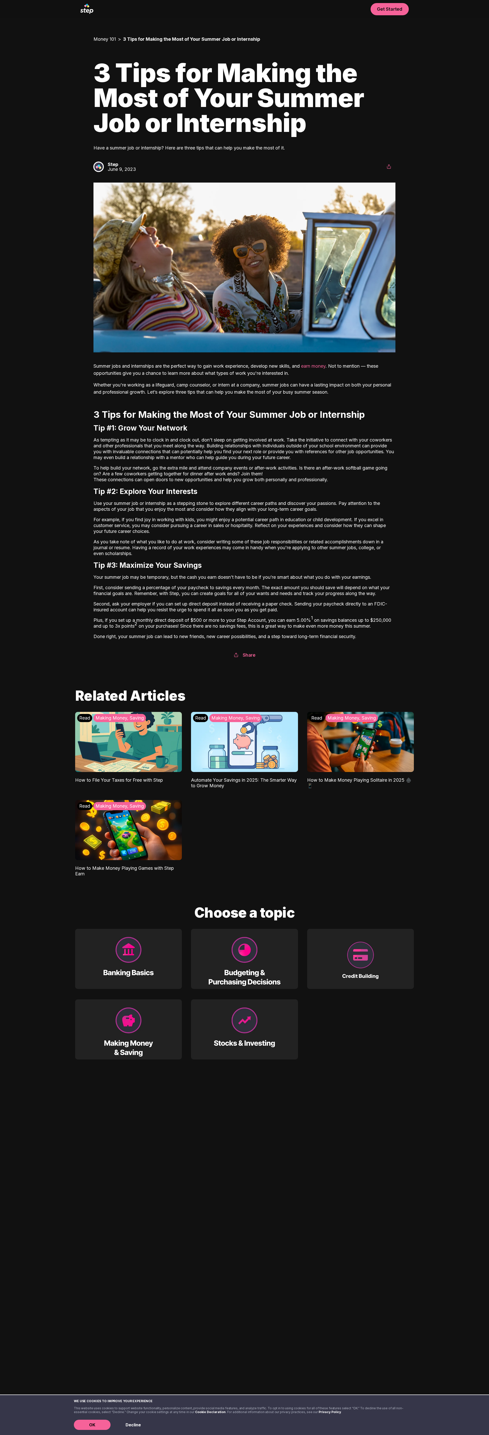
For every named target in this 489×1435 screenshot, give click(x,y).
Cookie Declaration (210, 1412)
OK (92, 1424)
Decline (133, 1425)
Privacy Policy (330, 1412)
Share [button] (249, 655)
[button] (389, 166)
